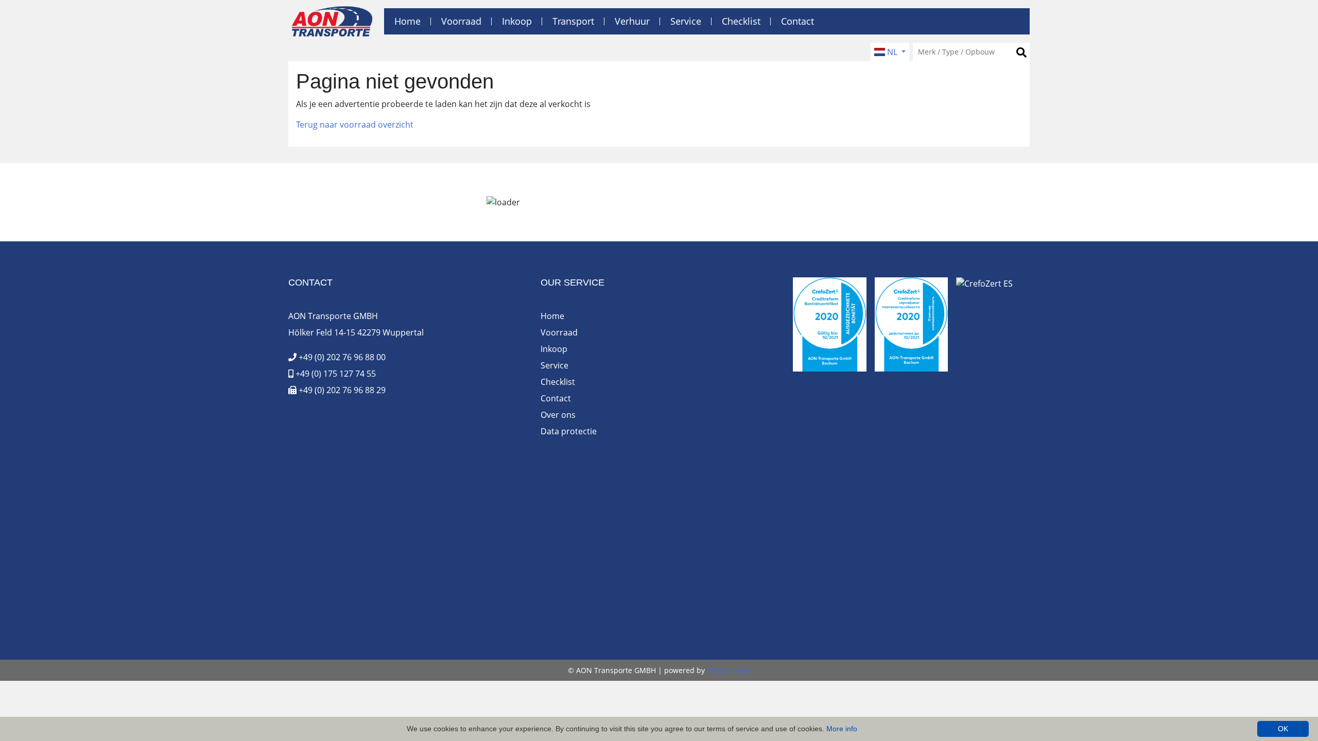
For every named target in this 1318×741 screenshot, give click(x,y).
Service (685, 21)
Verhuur (632, 21)
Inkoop (517, 21)
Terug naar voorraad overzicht (354, 124)
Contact (797, 21)
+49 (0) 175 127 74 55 (334, 373)
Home (407, 21)
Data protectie (569, 431)
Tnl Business (729, 670)
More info (841, 729)
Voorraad (461, 21)
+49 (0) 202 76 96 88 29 (341, 390)
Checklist (741, 21)
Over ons (558, 414)
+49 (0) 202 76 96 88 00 (341, 357)
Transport (573, 21)
